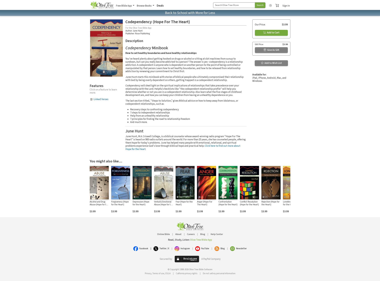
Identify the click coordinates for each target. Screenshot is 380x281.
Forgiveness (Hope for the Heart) (120, 203)
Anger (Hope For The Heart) (204, 203)
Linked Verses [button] (101, 99)
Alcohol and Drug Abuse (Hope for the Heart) (99, 204)
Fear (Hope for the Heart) (184, 203)
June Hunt (138, 30)
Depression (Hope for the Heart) (141, 203)
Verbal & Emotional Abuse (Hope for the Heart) (163, 204)
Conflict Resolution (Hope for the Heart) (249, 203)
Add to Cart (272, 32)
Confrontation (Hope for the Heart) (228, 203)
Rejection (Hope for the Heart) (270, 203)
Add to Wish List (273, 63)
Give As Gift (273, 50)
